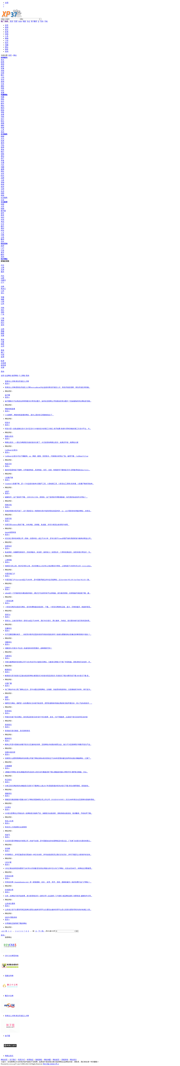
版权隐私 (38, 1059)
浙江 (2, 293)
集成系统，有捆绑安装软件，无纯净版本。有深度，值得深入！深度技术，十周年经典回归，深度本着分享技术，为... (48, 552)
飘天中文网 (9, 996)
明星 (2, 88)
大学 (2, 206)
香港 (2, 350)
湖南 (2, 312)
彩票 (2, 141)
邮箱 (2, 110)
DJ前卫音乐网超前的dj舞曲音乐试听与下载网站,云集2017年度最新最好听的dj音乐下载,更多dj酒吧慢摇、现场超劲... (47, 786)
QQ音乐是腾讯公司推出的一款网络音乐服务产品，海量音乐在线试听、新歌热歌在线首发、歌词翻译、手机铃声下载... (48, 813)
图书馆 (3, 211)
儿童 (2, 180)
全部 (2, 375)
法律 (2, 189)
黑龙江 (3, 288)
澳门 (2, 352)
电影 (24, 21)
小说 (2, 77)
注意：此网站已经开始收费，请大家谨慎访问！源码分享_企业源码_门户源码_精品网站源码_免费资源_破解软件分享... (48, 896)
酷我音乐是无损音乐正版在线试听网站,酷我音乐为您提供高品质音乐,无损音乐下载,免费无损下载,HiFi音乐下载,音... (47, 676)
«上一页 (4, 931)
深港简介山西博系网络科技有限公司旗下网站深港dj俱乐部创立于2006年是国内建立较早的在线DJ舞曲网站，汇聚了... (48, 758)
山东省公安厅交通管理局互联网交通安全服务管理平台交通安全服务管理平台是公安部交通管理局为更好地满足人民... (48, 909)
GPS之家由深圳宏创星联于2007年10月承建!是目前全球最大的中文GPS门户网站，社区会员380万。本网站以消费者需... (48, 868)
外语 (2, 219)
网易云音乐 (9, 1056)
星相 (2, 81)
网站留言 (56, 1059)
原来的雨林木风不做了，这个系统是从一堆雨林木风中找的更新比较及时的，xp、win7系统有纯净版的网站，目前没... (48, 511)
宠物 (2, 182)
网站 (2, 106)
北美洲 (3, 363)
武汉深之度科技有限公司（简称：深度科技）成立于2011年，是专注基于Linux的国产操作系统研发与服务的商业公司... (48, 538)
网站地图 (47, 1059)
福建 (2, 299)
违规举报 (64, 1059)
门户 (2, 248)
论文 (2, 224)
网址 (15, 55)
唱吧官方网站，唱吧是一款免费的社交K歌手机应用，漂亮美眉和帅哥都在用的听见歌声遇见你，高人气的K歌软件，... (48, 703)
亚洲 (2, 357)
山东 (2, 303)
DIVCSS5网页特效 (12, 956)
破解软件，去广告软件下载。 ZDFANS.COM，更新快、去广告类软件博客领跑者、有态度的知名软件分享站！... (46, 497)
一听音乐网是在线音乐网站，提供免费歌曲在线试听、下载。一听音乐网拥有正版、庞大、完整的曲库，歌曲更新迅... (48, 607)
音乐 (11, 21)
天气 (2, 138)
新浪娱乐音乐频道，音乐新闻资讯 (17, 731)
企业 (2, 200)
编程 (2, 125)
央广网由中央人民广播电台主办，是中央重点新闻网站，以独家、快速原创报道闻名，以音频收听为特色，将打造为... (48, 689)
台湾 (2, 346)
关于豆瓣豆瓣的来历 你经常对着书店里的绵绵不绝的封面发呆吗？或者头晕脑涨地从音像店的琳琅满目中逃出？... (48, 634)
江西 (2, 301)
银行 (2, 152)
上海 (2, 267)
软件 (2, 101)
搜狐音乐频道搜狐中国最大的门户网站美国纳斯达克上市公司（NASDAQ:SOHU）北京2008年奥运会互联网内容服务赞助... (50, 799)
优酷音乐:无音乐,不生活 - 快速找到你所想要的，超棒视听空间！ (28, 648)
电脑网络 (4, 95)
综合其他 (4, 243)
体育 (2, 66)
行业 (2, 250)
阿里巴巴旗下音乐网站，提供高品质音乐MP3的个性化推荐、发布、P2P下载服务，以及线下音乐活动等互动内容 (46, 717)
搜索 (2, 123)
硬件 (2, 103)
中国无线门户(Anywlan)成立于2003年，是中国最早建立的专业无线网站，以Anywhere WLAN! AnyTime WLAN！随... (47, 580)
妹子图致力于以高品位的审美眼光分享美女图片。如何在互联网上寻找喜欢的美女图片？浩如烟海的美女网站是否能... (48, 401)
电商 (2, 195)
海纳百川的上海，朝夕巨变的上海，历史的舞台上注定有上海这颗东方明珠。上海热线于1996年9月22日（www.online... (48, 566)
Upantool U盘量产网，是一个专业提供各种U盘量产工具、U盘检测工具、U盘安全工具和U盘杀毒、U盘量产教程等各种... (49, 484)
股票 (2, 147)
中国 (2, 354)
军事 (2, 68)
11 (36, 931)
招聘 (2, 193)
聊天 (2, 121)
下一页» (41, 931)
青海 (2, 339)
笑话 (2, 79)
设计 (2, 119)
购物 (2, 136)
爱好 (2, 228)
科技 (2, 230)
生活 (2, 191)
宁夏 (2, 342)
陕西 (2, 333)
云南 (2, 329)
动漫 (2, 73)
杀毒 (2, 114)
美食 (2, 160)
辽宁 (2, 282)
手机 (46, 21)
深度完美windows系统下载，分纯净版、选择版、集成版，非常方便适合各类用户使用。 (37, 524)
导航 (2, 116)
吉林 (2, 286)
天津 (2, 269)
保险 (2, 154)
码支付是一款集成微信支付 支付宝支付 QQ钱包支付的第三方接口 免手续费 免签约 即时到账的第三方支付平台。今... (48, 428)
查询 (2, 143)
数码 (2, 108)
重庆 (2, 272)
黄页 (2, 252)
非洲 (2, 367)
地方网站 (4, 259)
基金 (2, 149)
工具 (2, 130)
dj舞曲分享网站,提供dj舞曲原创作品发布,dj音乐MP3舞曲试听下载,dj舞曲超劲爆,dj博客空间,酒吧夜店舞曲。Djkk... (46, 772)
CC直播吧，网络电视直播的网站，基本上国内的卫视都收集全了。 (29, 415)
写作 (42, 21)
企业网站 (8, 375)
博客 (2, 112)
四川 (2, 323)
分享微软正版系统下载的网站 (16, 923)
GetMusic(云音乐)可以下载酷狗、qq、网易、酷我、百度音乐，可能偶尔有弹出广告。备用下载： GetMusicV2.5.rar (46, 456)
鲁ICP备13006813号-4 (51, 1064)
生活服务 (4, 134)
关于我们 (12, 1059)
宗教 (2, 235)
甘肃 (2, 335)
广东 (2, 314)
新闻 (2, 64)
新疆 (2, 344)
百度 (16, 21)
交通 (2, 162)
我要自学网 (9, 976)
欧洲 (2, 361)
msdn (20, 21)
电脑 (2, 97)
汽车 (2, 165)
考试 (2, 222)
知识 (2, 217)
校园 (2, 204)
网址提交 (73, 1059)
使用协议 (30, 1059)
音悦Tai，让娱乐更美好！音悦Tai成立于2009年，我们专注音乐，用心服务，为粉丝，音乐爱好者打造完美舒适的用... (47, 621)
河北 (2, 276)
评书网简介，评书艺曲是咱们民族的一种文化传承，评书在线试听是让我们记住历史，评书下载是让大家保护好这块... (48, 854)
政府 (2, 246)
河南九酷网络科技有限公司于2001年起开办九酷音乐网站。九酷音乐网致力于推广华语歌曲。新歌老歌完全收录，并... (48, 662)
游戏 (2, 71)
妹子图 (7, 1036)
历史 (2, 241)
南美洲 (3, 365)
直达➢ (7, 383)
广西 (2, 318)
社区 (2, 90)
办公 (28, 21)
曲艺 (2, 226)
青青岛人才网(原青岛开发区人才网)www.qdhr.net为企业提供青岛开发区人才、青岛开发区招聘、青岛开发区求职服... (47, 387)
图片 (2, 75)
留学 (2, 213)
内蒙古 (3, 280)
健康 (2, 169)
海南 (2, 320)
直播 (2, 92)
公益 (2, 237)
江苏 (2, 291)
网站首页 (4, 1059)
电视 (2, 127)
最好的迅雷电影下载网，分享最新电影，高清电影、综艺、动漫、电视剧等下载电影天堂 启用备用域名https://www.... (47, 470)
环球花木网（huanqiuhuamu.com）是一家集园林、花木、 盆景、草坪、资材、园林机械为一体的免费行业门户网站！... (48, 882)
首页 (10, 55)
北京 (2, 265)
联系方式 (21, 1059)
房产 (2, 158)
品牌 (2, 178)
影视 (2, 62)
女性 (2, 173)
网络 (2, 99)
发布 (3, 935)
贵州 (2, 325)
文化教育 (4, 202)
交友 (2, 84)
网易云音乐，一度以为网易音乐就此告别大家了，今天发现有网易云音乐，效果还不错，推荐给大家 (41, 442)
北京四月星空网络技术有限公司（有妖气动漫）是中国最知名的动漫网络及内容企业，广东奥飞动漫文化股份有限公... (48, 841)
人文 (2, 233)
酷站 (2, 254)
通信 (2, 156)
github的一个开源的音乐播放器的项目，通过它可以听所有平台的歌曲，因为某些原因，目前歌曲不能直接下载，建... (47, 593)
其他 (2, 132)
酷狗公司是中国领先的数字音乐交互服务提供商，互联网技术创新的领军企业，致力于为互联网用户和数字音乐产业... (48, 744)
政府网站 (15, 375)
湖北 (2, 310)
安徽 (2, 297)
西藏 (2, 331)
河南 (2, 308)
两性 (2, 171)
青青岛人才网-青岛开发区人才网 (17, 1016)
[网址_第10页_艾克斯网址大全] (92, 5)
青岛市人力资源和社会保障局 (16, 827)
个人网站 (22, 375)
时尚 (2, 176)
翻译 (35, 21)
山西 (2, 278)
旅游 (2, 187)
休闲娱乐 (4, 57)
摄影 (2, 86)
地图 (2, 167)
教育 (2, 215)
